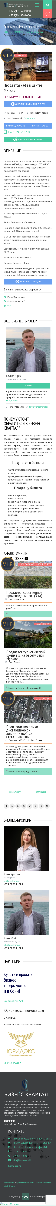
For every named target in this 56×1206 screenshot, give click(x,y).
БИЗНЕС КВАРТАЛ (13, 31)
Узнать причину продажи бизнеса (29, 104)
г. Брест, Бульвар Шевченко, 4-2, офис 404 (32, 1143)
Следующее (41, 792)
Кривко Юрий (13, 376)
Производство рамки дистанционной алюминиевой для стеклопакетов (22, 731)
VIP (9, 305)
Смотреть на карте (29, 118)
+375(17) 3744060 (20, 11)
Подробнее (12, 400)
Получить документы (16, 125)
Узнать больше (12, 1062)
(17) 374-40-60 (20, 1151)
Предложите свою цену (30, 281)
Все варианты (11, 1000)
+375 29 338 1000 (20, 132)
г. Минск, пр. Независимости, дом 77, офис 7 (32, 1138)
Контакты (28, 385)
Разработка (9, 1182)
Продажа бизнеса (34, 31)
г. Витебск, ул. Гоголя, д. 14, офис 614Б (30, 1147)
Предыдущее (15, 792)
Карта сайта (14, 1165)
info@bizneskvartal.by (38, 406)
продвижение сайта (25, 1182)
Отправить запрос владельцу (30, 139)
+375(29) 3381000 (20, 15)
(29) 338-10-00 (20, 1155)
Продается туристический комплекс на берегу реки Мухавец (26, 655)
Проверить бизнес (40, 125)
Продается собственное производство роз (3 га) (24, 594)
